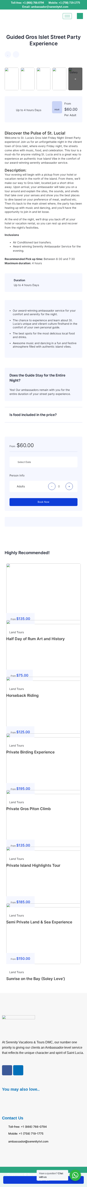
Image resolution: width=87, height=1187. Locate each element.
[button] (43, 1100)
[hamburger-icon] (67, 16)
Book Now (43, 501)
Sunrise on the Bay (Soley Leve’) (35, 978)
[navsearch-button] (80, 16)
